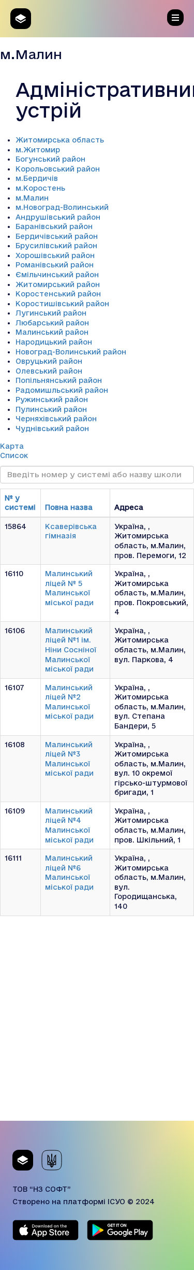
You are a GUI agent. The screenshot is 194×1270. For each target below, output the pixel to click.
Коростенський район (58, 294)
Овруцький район (49, 361)
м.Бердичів (37, 178)
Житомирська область (60, 140)
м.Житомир (38, 150)
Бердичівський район (57, 236)
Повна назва (69, 507)
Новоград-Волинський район (71, 352)
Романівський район (55, 265)
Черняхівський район (56, 419)
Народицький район (54, 342)
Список (14, 455)
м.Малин (32, 198)
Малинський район (52, 332)
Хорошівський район (55, 255)
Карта (12, 446)
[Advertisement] (97, 1023)
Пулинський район (51, 409)
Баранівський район (54, 226)
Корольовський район (58, 169)
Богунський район (50, 159)
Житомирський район (58, 284)
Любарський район (52, 323)
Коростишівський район (62, 303)
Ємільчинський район (57, 274)
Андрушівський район (58, 217)
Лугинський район (51, 313)
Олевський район (49, 371)
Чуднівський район (52, 428)
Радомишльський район (62, 390)
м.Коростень (40, 188)
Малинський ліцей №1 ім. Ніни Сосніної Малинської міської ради (70, 649)
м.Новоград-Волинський (62, 207)
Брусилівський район (56, 245)
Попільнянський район (59, 380)
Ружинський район (52, 399)
